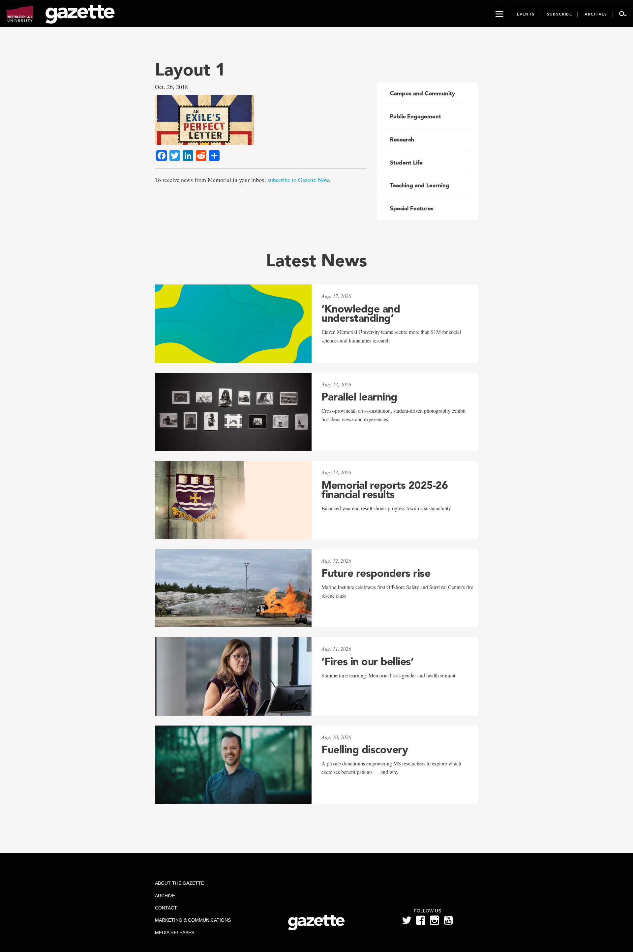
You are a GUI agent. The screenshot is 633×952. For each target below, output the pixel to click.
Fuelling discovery (364, 749)
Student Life (406, 162)
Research (402, 139)
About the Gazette (179, 883)
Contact (166, 907)
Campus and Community (422, 93)
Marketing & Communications (193, 920)
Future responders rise (375, 573)
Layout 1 (190, 69)
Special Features (412, 208)
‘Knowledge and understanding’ (360, 313)
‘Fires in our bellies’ (367, 661)
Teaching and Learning (419, 185)
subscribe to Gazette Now (298, 180)
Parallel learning (359, 397)
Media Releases (174, 932)
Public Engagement (415, 116)
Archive (165, 895)
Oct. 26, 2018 (171, 87)
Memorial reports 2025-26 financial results (384, 490)
